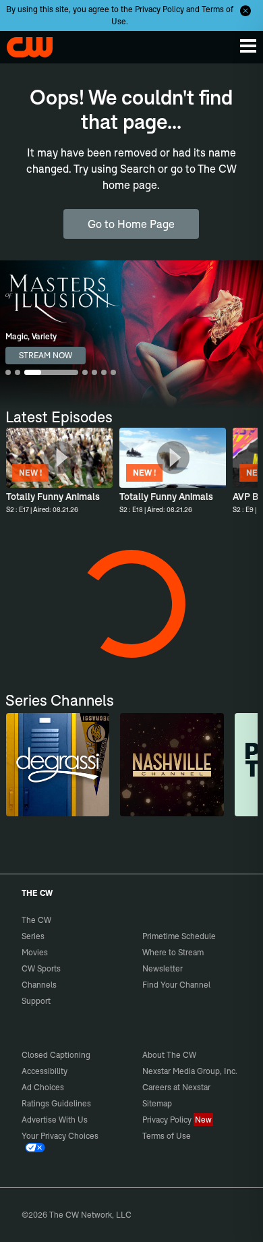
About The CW (169, 1055)
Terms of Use (166, 1136)
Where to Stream (173, 952)
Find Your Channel (176, 985)
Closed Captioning (56, 1055)
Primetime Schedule (179, 936)
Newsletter (162, 968)
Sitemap (157, 1103)
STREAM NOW (45, 355)
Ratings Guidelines (56, 1103)
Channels (39, 985)
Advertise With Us (55, 1119)
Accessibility (44, 1071)
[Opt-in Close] (245, 10)
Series (33, 936)
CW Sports (41, 968)
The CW (23, 44)
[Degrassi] (58, 765)
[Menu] (248, 46)
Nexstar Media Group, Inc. (189, 1071)
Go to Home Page (131, 224)
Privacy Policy (159, 9)
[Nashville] (172, 765)
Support (36, 1001)
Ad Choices (43, 1087)
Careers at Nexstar (176, 1087)
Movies (35, 952)
